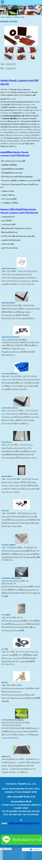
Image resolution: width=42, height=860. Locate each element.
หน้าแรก (2, 17)
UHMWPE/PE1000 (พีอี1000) (10, 337)
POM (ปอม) (5, 511)
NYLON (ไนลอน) (7, 442)
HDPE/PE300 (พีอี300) (8, 303)
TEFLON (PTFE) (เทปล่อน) (9, 269)
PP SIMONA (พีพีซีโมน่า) (9, 545)
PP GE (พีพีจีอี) (6, 615)
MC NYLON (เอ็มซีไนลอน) (9, 374)
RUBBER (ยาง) (6, 757)
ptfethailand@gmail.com (24, 823)
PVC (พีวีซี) (5, 649)
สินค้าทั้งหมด (9, 17)
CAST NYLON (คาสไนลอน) (10, 408)
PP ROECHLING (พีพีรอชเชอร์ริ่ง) (11, 578)
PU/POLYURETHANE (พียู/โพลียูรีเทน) (13, 720)
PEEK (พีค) (5, 683)
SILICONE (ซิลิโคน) (7, 476)
